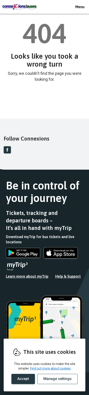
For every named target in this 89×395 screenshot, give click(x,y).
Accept (23, 379)
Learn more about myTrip (27, 276)
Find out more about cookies (50, 368)
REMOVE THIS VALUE (19, 7)
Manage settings (57, 379)
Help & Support (68, 276)
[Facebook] (7, 149)
